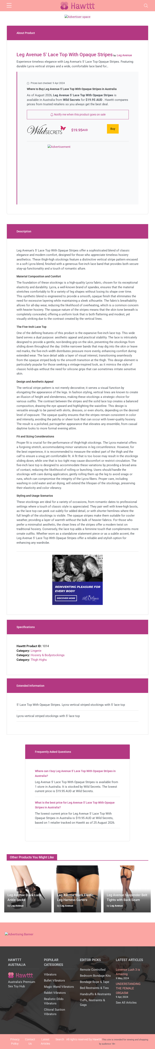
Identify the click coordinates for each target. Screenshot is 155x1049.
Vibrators (50, 974)
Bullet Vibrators (54, 980)
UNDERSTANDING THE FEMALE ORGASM (128, 988)
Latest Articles (45, 1041)
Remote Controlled (92, 969)
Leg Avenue (17, 905)
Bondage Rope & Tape (94, 982)
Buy (112, 128)
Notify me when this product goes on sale (79, 114)
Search (60, 1039)
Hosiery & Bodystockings (48, 655)
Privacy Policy (15, 1041)
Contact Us (30, 1041)
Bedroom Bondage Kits (95, 976)
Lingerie (36, 651)
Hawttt (97, 1039)
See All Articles (126, 1002)
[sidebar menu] (9, 5)
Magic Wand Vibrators (59, 987)
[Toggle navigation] (145, 5)
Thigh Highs (39, 660)
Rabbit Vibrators (55, 993)
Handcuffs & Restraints (95, 994)
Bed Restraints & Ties (94, 988)
